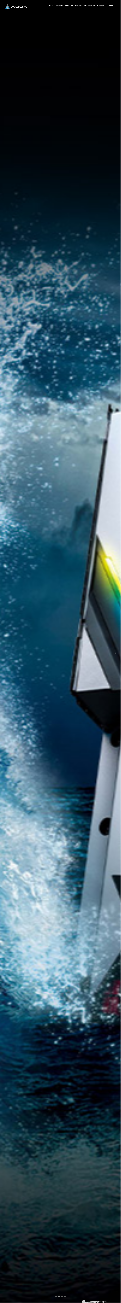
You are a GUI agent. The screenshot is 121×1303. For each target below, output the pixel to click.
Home (51, 5)
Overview (69, 5)
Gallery (78, 5)
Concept (59, 5)
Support (100, 5)
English (112, 5)
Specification (89, 5)
